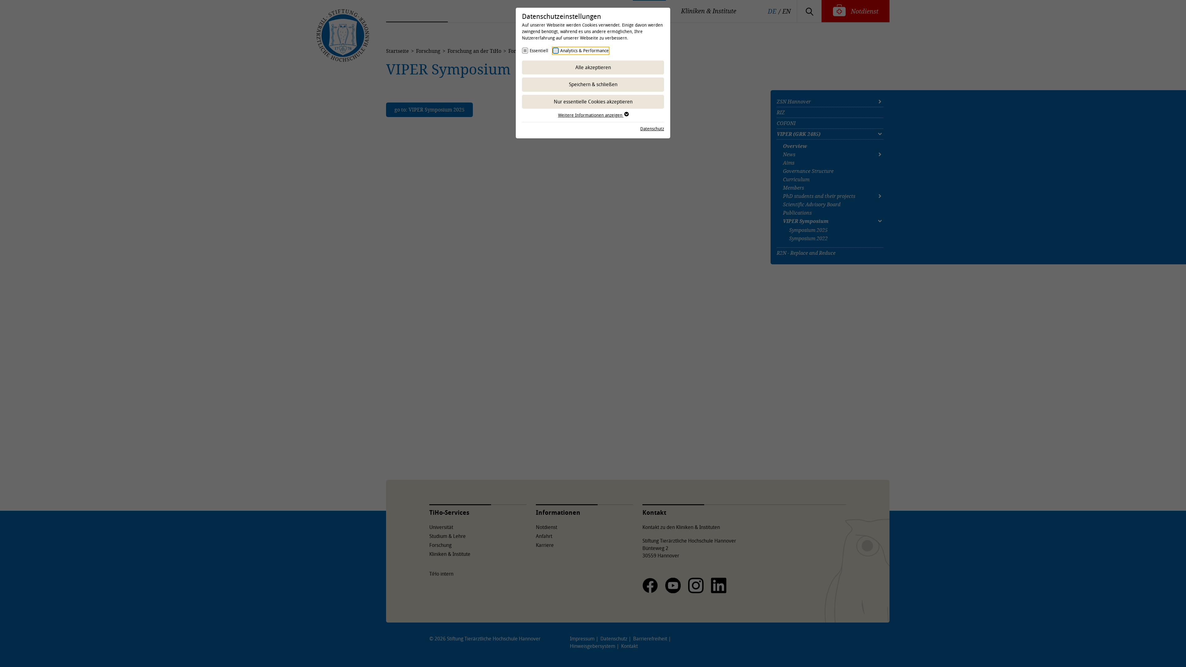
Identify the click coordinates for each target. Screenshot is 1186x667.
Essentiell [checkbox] (539, 50)
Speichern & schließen (593, 84)
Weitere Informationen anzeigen (591, 115)
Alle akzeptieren (593, 67)
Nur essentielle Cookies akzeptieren (593, 101)
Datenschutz (652, 129)
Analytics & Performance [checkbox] (584, 50)
